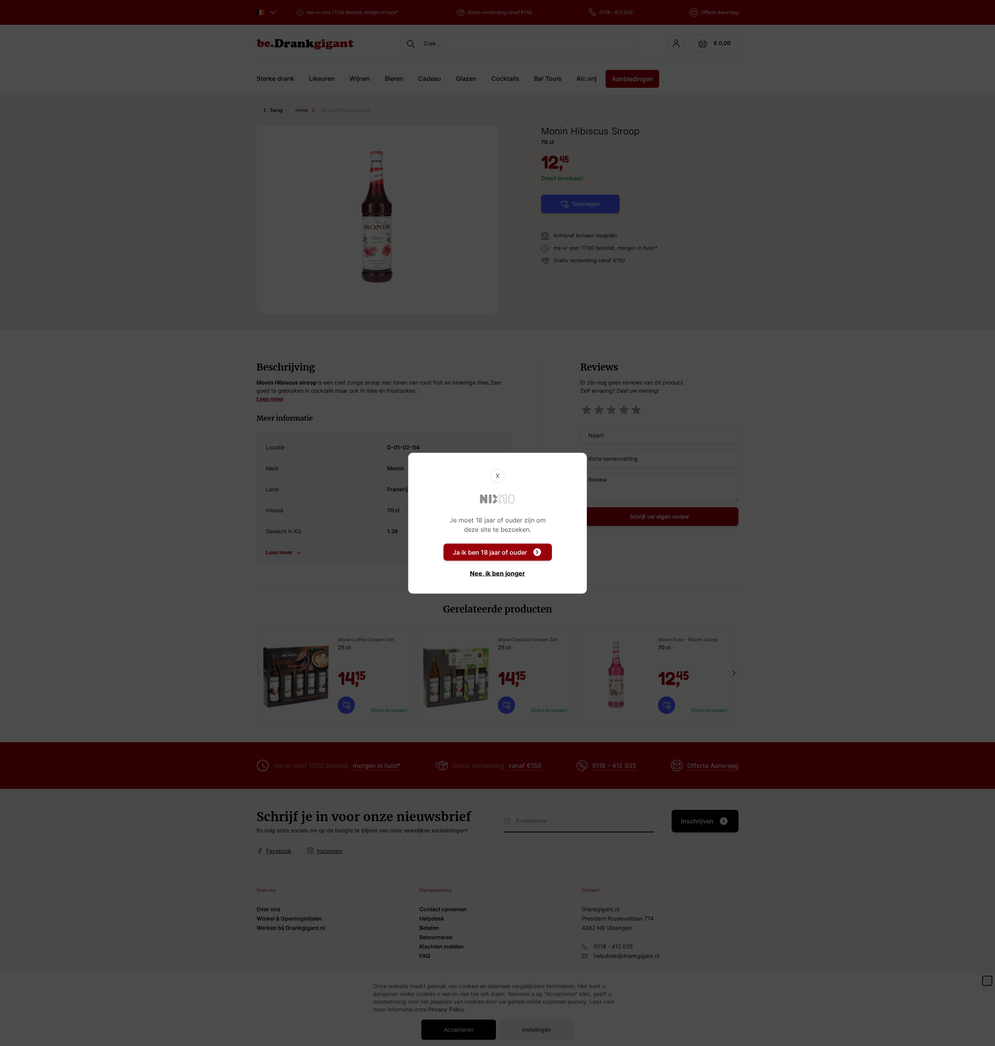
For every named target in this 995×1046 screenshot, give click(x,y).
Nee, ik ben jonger (497, 573)
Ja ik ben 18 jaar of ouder (490, 552)
